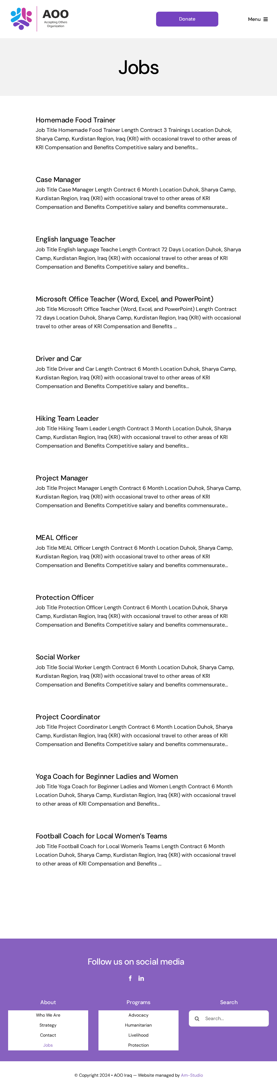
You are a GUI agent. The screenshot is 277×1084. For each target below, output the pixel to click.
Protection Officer (65, 597)
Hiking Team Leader (67, 418)
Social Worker (58, 657)
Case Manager (58, 179)
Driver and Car (59, 358)
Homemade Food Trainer (76, 120)
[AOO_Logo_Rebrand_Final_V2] (40, 7)
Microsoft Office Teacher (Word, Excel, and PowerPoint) (124, 299)
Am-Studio (192, 1075)
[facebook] (130, 978)
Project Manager (62, 478)
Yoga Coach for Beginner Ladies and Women (107, 776)
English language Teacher (76, 239)
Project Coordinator (68, 716)
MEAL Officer (57, 537)
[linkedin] (141, 978)
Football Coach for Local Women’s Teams (101, 836)
